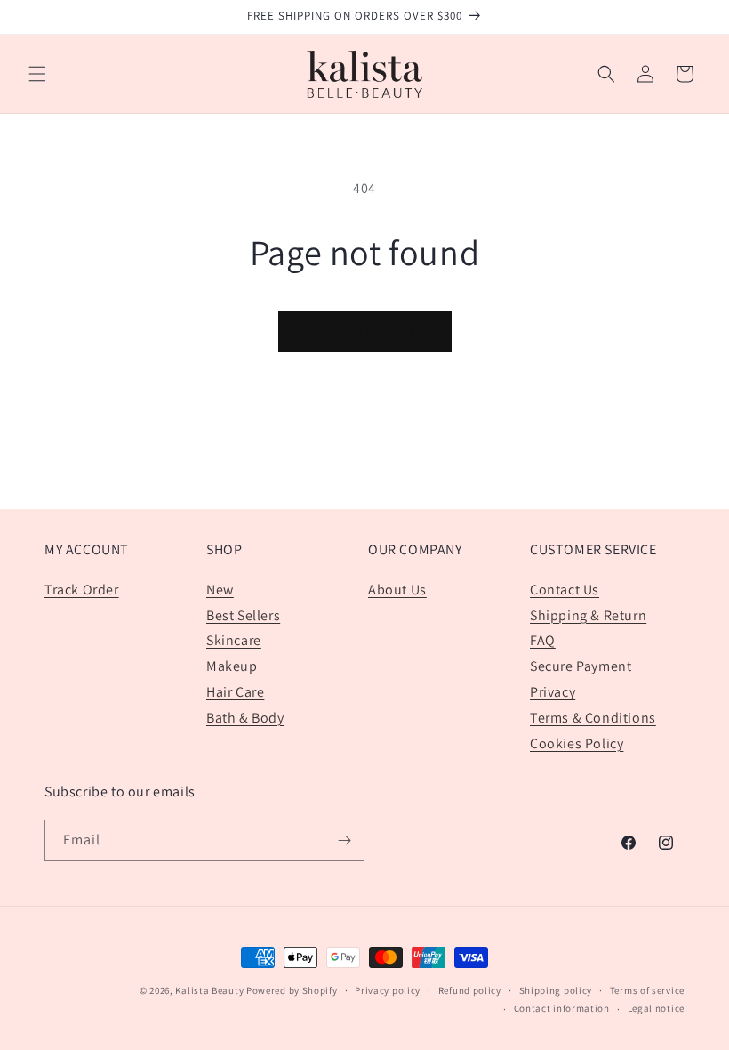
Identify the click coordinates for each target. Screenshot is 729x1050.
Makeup (232, 666)
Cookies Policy (576, 743)
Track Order (81, 589)
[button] (37, 73)
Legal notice (656, 1008)
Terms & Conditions (593, 717)
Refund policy (469, 990)
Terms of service (647, 990)
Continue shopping (365, 330)
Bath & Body (245, 717)
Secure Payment (580, 666)
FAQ (543, 640)
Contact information (562, 1008)
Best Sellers (243, 615)
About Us (397, 589)
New (220, 589)
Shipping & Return (588, 615)
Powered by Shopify (292, 990)
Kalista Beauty (209, 990)
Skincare (233, 640)
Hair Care (235, 691)
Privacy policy (388, 990)
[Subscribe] (344, 840)
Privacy (552, 691)
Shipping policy (556, 990)
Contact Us (564, 589)
